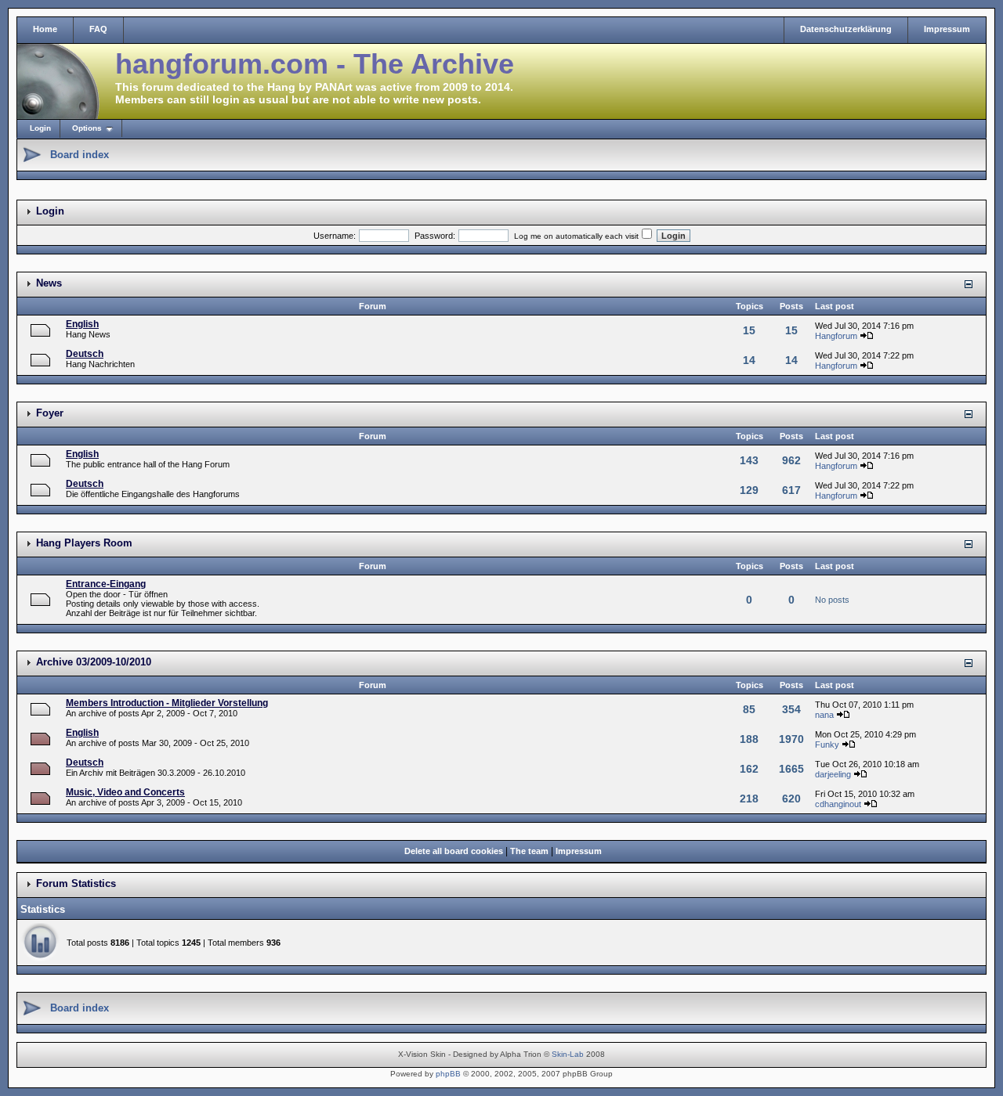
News (49, 283)
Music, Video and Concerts (125, 792)
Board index (79, 154)
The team (529, 851)
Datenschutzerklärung (846, 29)
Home (45, 29)
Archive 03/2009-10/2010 (93, 662)
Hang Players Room (84, 543)
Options (87, 128)
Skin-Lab (568, 1054)
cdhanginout (838, 804)
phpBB (448, 1073)
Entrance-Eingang (106, 584)
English (82, 324)
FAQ (98, 29)
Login (40, 128)
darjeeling (833, 774)
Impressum (947, 29)
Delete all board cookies (453, 851)
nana (824, 714)
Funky (827, 744)
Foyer (49, 413)
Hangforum (836, 336)
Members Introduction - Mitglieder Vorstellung (167, 703)
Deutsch (84, 353)
